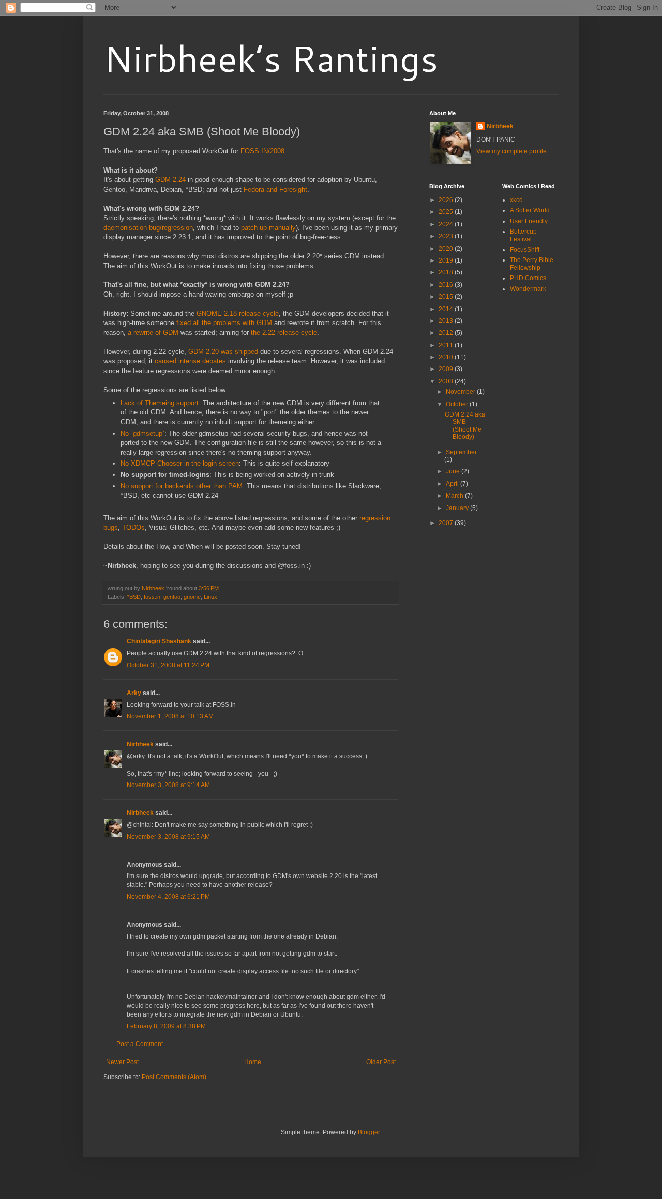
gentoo (171, 597)
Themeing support (172, 403)
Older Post (381, 1062)
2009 (447, 369)
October (458, 404)
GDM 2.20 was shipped (223, 352)
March (455, 495)
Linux (210, 597)
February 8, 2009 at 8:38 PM (166, 1026)
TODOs (133, 527)
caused (165, 361)
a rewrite (140, 332)
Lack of (132, 403)
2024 (447, 224)
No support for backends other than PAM (182, 486)
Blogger (369, 1132)
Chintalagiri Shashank (159, 641)
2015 (447, 296)
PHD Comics (528, 278)
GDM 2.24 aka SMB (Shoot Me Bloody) (465, 425)
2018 (447, 272)
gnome (192, 597)
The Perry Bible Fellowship (531, 263)
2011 (447, 345)
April (453, 483)
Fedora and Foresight (275, 189)
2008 (447, 381)
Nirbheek (140, 744)
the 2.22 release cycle (284, 332)
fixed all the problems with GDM (224, 323)
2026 (447, 200)
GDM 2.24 (170, 179)
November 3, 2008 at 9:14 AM (168, 785)
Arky (134, 693)
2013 (447, 321)
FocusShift (524, 249)
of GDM (166, 332)
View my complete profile (511, 151)
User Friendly (529, 221)
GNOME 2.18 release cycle (238, 313)
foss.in (152, 597)
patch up (254, 228)
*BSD (134, 597)
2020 (447, 248)
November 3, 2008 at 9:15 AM (168, 836)
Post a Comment (139, 1044)
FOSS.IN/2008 (262, 151)
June (453, 471)
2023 (447, 236)
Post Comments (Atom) (174, 1077)
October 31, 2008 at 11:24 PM (168, 665)
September (461, 452)
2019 (447, 260)
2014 (447, 309)
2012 (447, 332)
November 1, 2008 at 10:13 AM (170, 716)
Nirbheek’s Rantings (270, 58)
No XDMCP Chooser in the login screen (180, 463)
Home (252, 1062)
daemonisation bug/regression (148, 228)
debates (214, 361)
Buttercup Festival (523, 235)
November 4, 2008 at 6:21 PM (168, 896)
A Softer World (530, 210)
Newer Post (122, 1062)
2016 (447, 284)
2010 (447, 357)
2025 (447, 212)
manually (282, 228)
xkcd (516, 200)
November (461, 391)
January (458, 508)
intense (189, 361)
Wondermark (528, 289)
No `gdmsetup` (142, 433)
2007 (447, 523)
